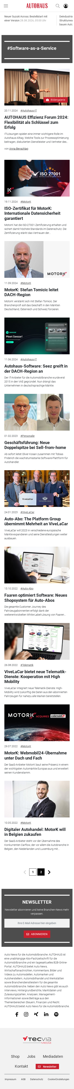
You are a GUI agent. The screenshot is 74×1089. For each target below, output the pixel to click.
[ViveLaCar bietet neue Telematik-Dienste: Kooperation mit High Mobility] (37, 641)
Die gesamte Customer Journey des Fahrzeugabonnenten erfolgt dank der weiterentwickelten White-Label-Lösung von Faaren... (35, 610)
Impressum (10, 1079)
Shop (15, 1056)
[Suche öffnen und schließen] (57, 6)
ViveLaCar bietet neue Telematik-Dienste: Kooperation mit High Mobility (35, 676)
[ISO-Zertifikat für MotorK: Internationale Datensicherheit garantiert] (37, 178)
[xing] (36, 1014)
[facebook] (16, 1014)
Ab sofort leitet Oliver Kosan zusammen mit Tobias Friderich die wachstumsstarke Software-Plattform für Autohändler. (36, 458)
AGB (23, 1079)
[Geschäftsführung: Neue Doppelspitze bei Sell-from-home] (37, 412)
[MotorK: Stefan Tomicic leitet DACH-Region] (37, 259)
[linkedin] (46, 1014)
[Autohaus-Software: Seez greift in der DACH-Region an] (37, 336)
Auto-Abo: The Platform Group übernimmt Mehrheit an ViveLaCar (36, 521)
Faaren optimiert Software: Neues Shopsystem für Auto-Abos (35, 598)
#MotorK (25, 201)
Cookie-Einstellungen (58, 1079)
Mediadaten (53, 1056)
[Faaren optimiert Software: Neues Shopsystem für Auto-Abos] (37, 565)
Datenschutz (36, 1079)
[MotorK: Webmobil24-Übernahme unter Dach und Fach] (37, 722)
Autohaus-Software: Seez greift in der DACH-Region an (36, 368)
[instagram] (26, 1014)
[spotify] (56, 1014)
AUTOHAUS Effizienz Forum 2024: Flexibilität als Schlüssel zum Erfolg (36, 122)
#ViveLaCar (27, 512)
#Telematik (26, 665)
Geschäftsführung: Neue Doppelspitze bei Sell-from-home (35, 445)
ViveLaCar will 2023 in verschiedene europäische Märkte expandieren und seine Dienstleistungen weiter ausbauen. (35, 534)
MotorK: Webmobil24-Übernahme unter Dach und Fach (35, 755)
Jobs (31, 1056)
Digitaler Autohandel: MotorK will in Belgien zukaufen (35, 832)
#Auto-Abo (26, 588)
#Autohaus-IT (28, 110)
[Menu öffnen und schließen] (7, 6)
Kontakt (21, 1066)
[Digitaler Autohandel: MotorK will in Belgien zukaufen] (37, 799)
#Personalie (27, 435)
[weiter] (49, 872)
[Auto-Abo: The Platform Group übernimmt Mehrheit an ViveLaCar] (37, 488)
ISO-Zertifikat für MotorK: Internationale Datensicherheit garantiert (32, 213)
